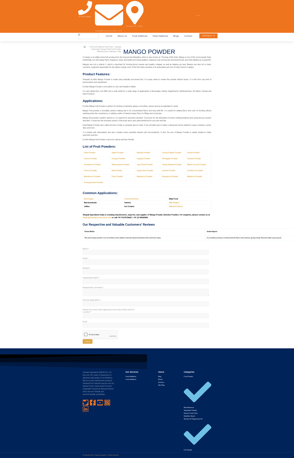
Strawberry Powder (92, 164)
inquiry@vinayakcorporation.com (97, 217)
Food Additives (139, 36)
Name (86, 249)
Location (87, 312)
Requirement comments (93, 287)
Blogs (176, 36)
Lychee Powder (168, 170)
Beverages (89, 199)
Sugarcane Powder (145, 170)
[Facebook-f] (93, 402)
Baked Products (176, 206)
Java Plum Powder (145, 164)
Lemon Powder (90, 158)
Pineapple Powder (170, 158)
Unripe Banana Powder (172, 164)
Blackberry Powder (92, 176)
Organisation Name (91, 278)
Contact (188, 36)
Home (109, 36)
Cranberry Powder (195, 170)
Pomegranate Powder (93, 182)
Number (86, 268)
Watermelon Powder (121, 164)
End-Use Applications (92, 300)
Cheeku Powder (194, 158)
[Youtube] (100, 402)
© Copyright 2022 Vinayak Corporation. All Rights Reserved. (101, 455)
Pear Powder (117, 176)
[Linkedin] (85, 409)
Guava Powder (193, 153)
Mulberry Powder (194, 176)
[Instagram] (107, 402)
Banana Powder (143, 153)
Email (85, 258)
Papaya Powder (143, 158)
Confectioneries (131, 199)
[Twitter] (85, 402)
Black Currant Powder (196, 164)
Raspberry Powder (170, 176)
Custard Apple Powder (172, 153)
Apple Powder (118, 153)
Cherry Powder (90, 170)
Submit (87, 341)
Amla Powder (90, 153)
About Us (122, 36)
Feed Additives (160, 36)
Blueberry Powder (145, 176)
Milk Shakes (174, 203)
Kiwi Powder (117, 170)
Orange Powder (118, 158)
